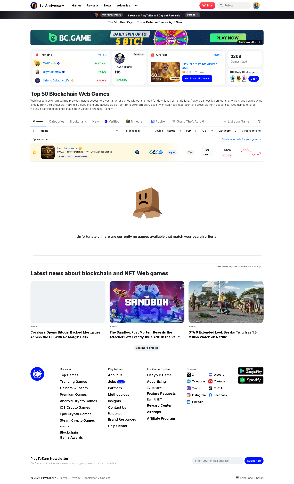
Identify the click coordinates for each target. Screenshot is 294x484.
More (101, 54)
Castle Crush (122, 67)
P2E (203, 130)
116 (116, 72)
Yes (190, 152)
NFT (207, 150)
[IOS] (154, 152)
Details (191, 14)
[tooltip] (259, 121)
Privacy (75, 478)
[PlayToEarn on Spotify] (251, 380)
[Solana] (137, 152)
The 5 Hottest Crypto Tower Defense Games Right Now (145, 22)
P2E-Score (224, 130)
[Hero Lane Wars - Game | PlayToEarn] (48, 152)
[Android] (151, 152)
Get (253, 78)
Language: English (252, 478)
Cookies (105, 478)
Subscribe (254, 460)
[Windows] (160, 152)
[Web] (157, 152)
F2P (188, 130)
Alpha (172, 152)
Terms (63, 478)
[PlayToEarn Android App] (251, 371)
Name (44, 130)
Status (171, 130)
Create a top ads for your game (240, 139)
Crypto (207, 154)
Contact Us (117, 407)
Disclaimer (90, 478)
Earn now (206, 5)
